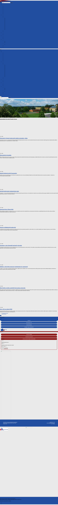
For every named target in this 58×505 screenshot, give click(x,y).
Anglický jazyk (7, 18)
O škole (5, 5)
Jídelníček (5, 329)
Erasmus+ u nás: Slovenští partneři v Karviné (11, 245)
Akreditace (7, 41)
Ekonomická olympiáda (5, 155)
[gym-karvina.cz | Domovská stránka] (5, 1)
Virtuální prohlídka (29, 334)
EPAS (4, 43)
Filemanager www (29, 322)
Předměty (5, 17)
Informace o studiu (6, 38)
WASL (6, 42)
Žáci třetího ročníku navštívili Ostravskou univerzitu (12, 288)
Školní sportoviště (6, 11)
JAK (4, 46)
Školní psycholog (6, 10)
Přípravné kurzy (6, 36)
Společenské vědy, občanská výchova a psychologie (13, 27)
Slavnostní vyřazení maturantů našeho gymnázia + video (14, 138)
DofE (4, 45)
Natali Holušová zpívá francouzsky (8, 173)
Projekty (3, 39)
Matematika (7, 22)
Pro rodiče (3, 32)
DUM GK (5, 31)
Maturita (5, 30)
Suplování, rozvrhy (6, 16)
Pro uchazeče (4, 35)
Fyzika (6, 23)
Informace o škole (6, 85)
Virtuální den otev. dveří (29, 336)
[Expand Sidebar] (0, 315)
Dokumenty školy (6, 7)
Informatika (7, 29)
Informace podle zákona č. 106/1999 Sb (10, 14)
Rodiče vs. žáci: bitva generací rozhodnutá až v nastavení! (14, 266)
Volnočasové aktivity (7, 78)
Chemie (6, 24)
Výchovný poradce (6, 8)
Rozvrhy (29, 320)
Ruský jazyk (7, 21)
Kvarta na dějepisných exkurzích (8, 227)
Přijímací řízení (6, 37)
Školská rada (5, 12)
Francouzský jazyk (8, 19)
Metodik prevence (6, 9)
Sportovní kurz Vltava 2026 (6, 209)
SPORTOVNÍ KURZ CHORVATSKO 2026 (9, 191)
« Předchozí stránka (5, 313)
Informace (3, 51)
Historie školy (6, 6)
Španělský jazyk (7, 68)
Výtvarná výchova (8, 28)
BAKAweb (3, 48)
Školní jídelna (6, 15)
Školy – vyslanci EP (8, 44)
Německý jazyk (7, 20)
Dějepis (6, 26)
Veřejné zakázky (6, 13)
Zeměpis (6, 25)
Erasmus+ (5, 40)
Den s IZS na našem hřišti (6, 309)
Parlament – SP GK (6, 47)
